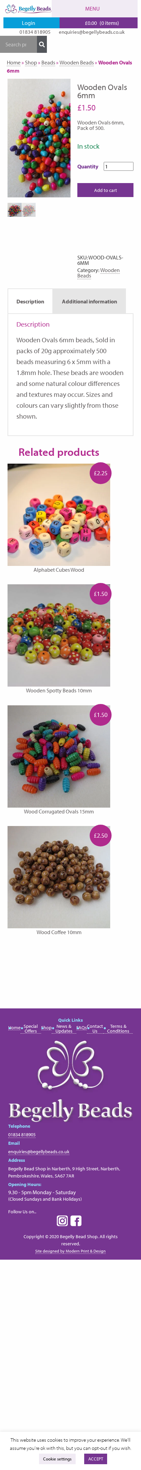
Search (42, 44)
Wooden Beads (77, 62)
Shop (31, 62)
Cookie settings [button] (57, 1458)
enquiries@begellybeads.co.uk (92, 32)
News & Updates (64, 1029)
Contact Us (95, 1029)
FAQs (81, 1027)
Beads (48, 62)
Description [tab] (30, 301)
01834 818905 (35, 32)
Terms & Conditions (118, 1029)
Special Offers (31, 1029)
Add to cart (105, 190)
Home (14, 62)
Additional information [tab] (89, 301)
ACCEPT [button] (95, 1458)
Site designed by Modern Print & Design (70, 1251)
